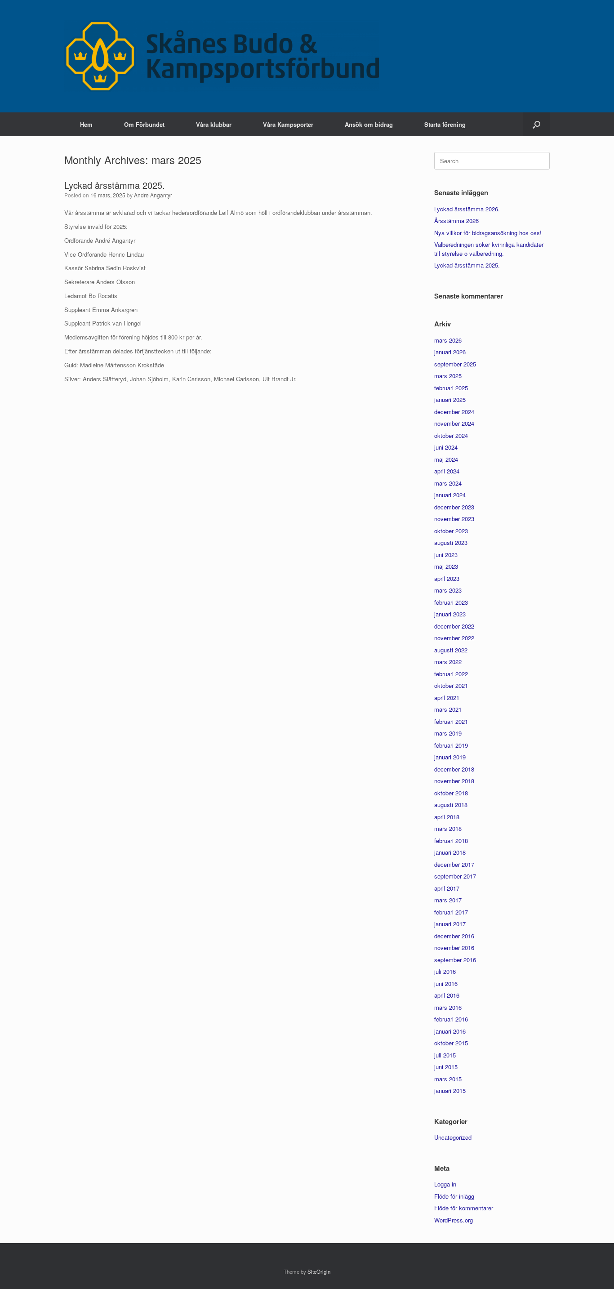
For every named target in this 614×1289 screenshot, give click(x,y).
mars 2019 (448, 733)
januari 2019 (450, 757)
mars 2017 (448, 900)
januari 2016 (450, 1031)
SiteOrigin (318, 1271)
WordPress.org (453, 1220)
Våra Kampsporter (288, 124)
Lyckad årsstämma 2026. (467, 209)
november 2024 (454, 423)
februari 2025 (451, 388)
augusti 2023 (450, 542)
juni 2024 (446, 447)
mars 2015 (448, 1079)
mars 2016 (448, 1007)
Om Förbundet (144, 124)
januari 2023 (450, 614)
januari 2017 (450, 923)
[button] (536, 124)
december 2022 (454, 626)
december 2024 (454, 411)
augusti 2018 (450, 804)
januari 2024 (450, 495)
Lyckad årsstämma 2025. (114, 185)
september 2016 (455, 959)
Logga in (445, 1184)
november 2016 (454, 947)
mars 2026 (448, 340)
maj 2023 (446, 566)
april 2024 (446, 471)
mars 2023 (448, 590)
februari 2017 (451, 912)
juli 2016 (445, 971)
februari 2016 (451, 1019)
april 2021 (446, 697)
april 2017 (446, 888)
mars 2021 (448, 709)
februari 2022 (451, 673)
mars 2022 (448, 661)
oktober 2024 (451, 435)
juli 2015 (445, 1055)
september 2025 (455, 364)
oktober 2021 (451, 685)
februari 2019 (451, 745)
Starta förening (445, 124)
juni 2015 (446, 1066)
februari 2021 (451, 721)
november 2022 (454, 637)
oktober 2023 (451, 530)
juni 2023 (446, 554)
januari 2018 (450, 852)
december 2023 (454, 507)
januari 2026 (450, 352)
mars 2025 (448, 375)
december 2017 (454, 864)
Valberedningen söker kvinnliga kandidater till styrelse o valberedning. (488, 249)
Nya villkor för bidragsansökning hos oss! (488, 232)
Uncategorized (453, 1137)
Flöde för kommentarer (463, 1208)
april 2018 (446, 816)
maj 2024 (446, 459)
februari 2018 (451, 840)
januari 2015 (450, 1090)
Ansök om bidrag (369, 124)
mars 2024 (448, 483)
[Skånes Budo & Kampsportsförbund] (221, 56)
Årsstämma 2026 (456, 220)
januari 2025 (450, 399)
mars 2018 (448, 828)
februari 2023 (451, 602)
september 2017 (455, 876)
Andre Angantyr (153, 195)
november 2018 (454, 780)
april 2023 (446, 578)
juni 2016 (446, 983)
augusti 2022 (450, 650)
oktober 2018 (451, 793)
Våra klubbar (213, 124)
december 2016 (454, 936)
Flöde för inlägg (454, 1196)
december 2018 (454, 769)
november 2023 (454, 518)
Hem (86, 124)
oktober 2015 (451, 1043)
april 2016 (446, 995)
